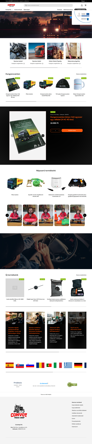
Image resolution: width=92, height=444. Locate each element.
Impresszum (75, 426)
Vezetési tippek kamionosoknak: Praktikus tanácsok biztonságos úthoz (14, 330)
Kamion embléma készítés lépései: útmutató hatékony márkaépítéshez (35, 330)
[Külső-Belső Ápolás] (55, 51)
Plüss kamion (29, 94)
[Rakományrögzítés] (74, 51)
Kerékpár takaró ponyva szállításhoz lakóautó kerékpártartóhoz (56, 300)
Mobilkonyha (10, 27)
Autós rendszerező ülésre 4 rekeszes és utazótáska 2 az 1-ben (77, 300)
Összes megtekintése (81, 74)
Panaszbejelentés (76, 421)
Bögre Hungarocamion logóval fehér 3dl (79, 94)
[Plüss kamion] (29, 84)
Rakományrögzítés (74, 61)
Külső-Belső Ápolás (55, 61)
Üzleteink (59, 9)
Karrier (73, 418)
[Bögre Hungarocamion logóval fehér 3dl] (79, 84)
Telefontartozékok (22, 27)
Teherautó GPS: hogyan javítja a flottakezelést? (55, 329)
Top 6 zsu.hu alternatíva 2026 (76, 328)
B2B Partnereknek (68, 9)
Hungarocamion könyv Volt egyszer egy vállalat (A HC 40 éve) (13, 95)
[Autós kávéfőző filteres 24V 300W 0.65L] (15, 287)
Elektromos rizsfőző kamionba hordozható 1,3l (56, 195)
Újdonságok (27, 9)
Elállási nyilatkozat (76, 424)
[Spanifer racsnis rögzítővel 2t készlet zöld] (35, 183)
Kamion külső (36, 61)
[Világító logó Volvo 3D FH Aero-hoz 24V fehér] (35, 287)
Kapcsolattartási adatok (77, 405)
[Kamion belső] (18, 51)
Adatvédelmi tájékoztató (77, 415)
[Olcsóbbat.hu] (18, 383)
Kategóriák (8, 9)
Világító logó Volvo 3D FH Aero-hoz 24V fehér (36, 300)
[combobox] (48, 5)
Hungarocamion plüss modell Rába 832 (46, 94)
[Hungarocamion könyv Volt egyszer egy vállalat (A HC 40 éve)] (13, 84)
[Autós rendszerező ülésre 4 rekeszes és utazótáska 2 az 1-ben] (77, 287)
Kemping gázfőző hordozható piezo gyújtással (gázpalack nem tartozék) (77, 195)
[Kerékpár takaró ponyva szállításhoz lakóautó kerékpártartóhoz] (56, 287)
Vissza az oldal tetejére (46, 394)
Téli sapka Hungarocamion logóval (62, 94)
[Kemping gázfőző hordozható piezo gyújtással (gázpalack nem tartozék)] (77, 183)
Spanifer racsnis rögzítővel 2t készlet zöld (35, 195)
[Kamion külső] (36, 51)
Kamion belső (18, 61)
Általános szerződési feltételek (79, 410)
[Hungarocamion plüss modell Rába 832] (46, 84)
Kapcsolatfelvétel (76, 407)
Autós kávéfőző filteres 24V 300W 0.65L (14, 300)
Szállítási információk (77, 413)
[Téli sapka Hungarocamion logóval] (62, 84)
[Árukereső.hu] (44, 384)
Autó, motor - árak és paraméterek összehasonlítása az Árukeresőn (44, 385)
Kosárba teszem (72, 130)
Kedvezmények (18, 9)
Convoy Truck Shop (54, 114)
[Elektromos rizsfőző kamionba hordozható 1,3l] (56, 183)
